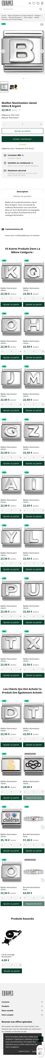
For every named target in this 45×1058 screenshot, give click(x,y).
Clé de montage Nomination (8, 955)
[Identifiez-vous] (30, 3)
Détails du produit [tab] (22, 196)
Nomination (14, 117)
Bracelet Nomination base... (31, 835)
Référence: (6, 115)
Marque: (5, 117)
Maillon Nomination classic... (9, 289)
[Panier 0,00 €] (37, 3)
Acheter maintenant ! (22, 139)
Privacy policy (24, 1051)
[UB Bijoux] (11, 3)
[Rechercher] (41, 9)
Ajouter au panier (22, 131)
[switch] (40, 1053)
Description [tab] (22, 191)
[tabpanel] (22, 51)
